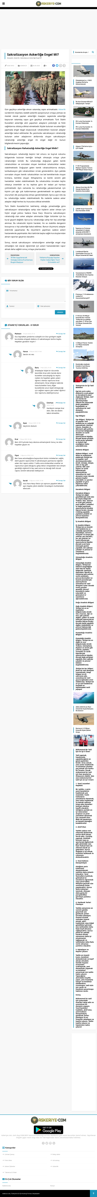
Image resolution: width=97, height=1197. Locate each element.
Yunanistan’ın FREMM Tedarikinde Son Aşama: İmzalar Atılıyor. (85, 275)
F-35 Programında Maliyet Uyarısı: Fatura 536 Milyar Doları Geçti (84, 168)
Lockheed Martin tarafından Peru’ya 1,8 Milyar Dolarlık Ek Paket (84, 253)
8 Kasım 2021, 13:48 (35, 351)
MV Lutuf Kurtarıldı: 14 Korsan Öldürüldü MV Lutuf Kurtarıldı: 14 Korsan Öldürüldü (84, 125)
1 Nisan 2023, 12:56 (34, 423)
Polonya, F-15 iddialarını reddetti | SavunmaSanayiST (84, 296)
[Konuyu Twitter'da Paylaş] (57, 65)
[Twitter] (46, 1143)
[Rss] (53, 1143)
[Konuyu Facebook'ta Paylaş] (53, 65)
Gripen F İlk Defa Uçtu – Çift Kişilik (84, 147)
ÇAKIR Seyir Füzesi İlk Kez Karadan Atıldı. (84, 209)
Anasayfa (10, 58)
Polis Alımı (8, 1160)
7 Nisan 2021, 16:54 (25, 439)
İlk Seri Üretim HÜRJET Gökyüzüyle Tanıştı (84, 102)
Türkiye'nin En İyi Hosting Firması (21, 1193)
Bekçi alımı (56, 1154)
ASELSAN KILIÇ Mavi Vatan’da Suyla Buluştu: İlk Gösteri (85, 709)
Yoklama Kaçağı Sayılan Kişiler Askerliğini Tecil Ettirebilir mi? (50, 259)
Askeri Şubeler (10, 1166)
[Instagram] (50, 1143)
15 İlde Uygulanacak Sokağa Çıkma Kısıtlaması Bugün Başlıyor (22, 259)
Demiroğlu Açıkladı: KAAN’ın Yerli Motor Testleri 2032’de (83, 366)
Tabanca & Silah (11, 1172)
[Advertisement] (48, 29)
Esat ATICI (10, 65)
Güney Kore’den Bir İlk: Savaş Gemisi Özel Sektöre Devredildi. (84, 189)
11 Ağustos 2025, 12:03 (36, 480)
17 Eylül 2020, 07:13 (29, 333)
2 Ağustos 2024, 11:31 (26, 455)
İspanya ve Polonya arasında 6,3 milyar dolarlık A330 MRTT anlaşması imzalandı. (83, 231)
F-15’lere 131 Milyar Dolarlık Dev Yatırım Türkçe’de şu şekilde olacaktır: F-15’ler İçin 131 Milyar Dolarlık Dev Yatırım (84, 320)
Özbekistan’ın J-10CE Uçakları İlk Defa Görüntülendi (84, 82)
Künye (52, 1186)
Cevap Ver (62, 334)
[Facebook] (43, 1143)
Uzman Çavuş (9, 1154)
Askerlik (16, 58)
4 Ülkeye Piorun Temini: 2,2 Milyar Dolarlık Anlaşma (84, 345)
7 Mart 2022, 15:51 (45, 367)
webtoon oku (6, 1193)
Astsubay (56, 1160)
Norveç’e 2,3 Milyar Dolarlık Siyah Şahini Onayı (83, 730)
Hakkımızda (6, 1186)
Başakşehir (36, 1193)
